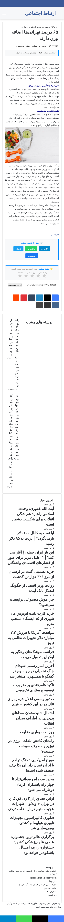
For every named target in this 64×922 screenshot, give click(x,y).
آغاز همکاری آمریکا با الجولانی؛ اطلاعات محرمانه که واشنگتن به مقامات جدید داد (10, 439)
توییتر (18, 248)
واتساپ (31, 248)
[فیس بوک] (55, 297)
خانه (56, 27)
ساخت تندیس (50, 888)
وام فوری (52, 895)
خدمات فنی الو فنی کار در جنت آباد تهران (37, 884)
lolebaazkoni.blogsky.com (43, 877)
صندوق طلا (51, 891)
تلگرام (44, 248)
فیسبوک (32, 255)
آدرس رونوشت (15, 285)
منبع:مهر (55, 234)
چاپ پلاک (52, 881)
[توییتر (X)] (47, 297)
